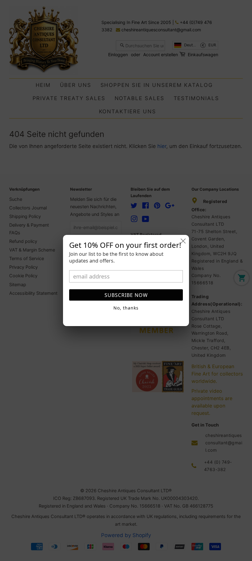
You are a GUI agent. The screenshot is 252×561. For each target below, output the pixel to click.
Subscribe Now (126, 295)
